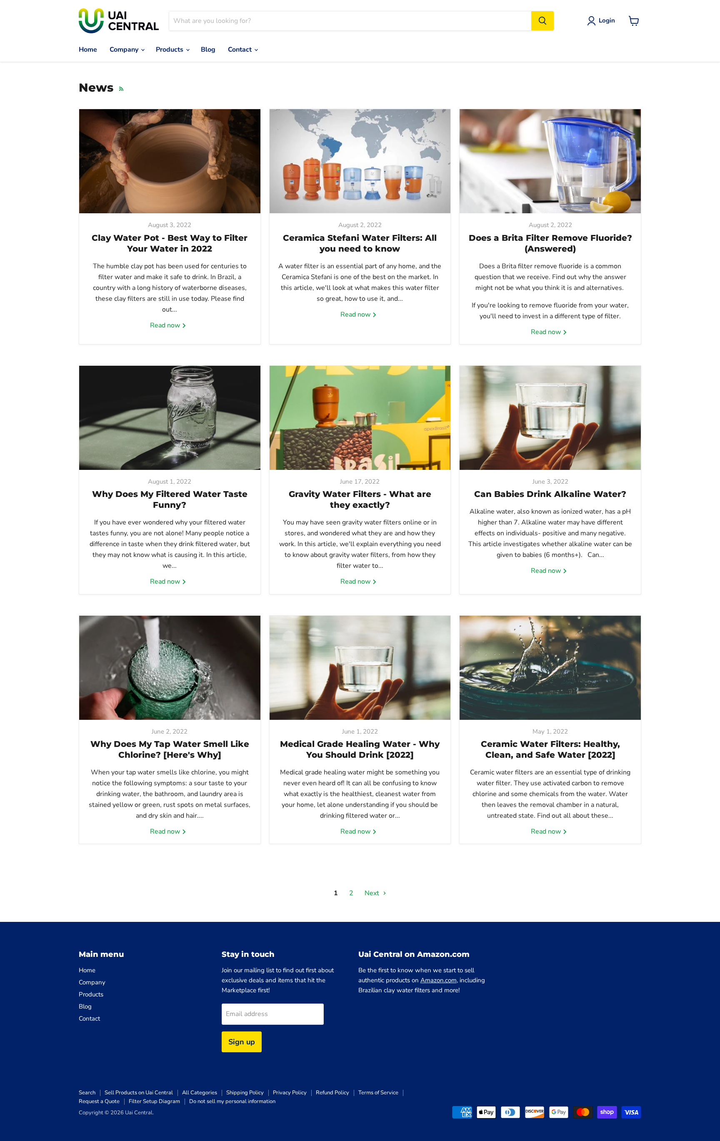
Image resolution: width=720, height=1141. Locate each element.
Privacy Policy (290, 1092)
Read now (166, 325)
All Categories (199, 1092)
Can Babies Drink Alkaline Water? (550, 494)
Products (170, 49)
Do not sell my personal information (232, 1101)
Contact (240, 49)
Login (607, 20)
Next (373, 893)
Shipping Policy (245, 1092)
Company (125, 49)
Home (88, 49)
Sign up (241, 1042)
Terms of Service (378, 1092)
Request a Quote (99, 1101)
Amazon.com (438, 980)
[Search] (542, 20)
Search (87, 1092)
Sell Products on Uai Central (139, 1092)
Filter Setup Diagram (154, 1101)
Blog (208, 49)
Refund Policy (332, 1092)
